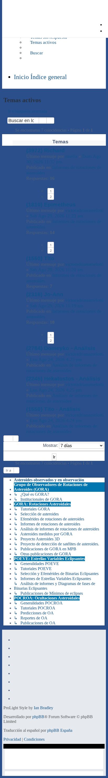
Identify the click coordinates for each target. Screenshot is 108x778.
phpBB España (59, 730)
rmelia (71, 156)
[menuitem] (40, 42)
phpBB (38, 716)
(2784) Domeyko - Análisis (60, 348)
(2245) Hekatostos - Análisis (63, 378)
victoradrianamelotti (84, 210)
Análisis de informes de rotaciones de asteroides (61, 367)
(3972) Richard (45, 150)
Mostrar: (51, 445)
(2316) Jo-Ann (44, 294)
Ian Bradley (43, 708)
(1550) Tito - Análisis (53, 409)
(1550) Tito (40, 258)
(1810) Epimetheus (51, 204)
